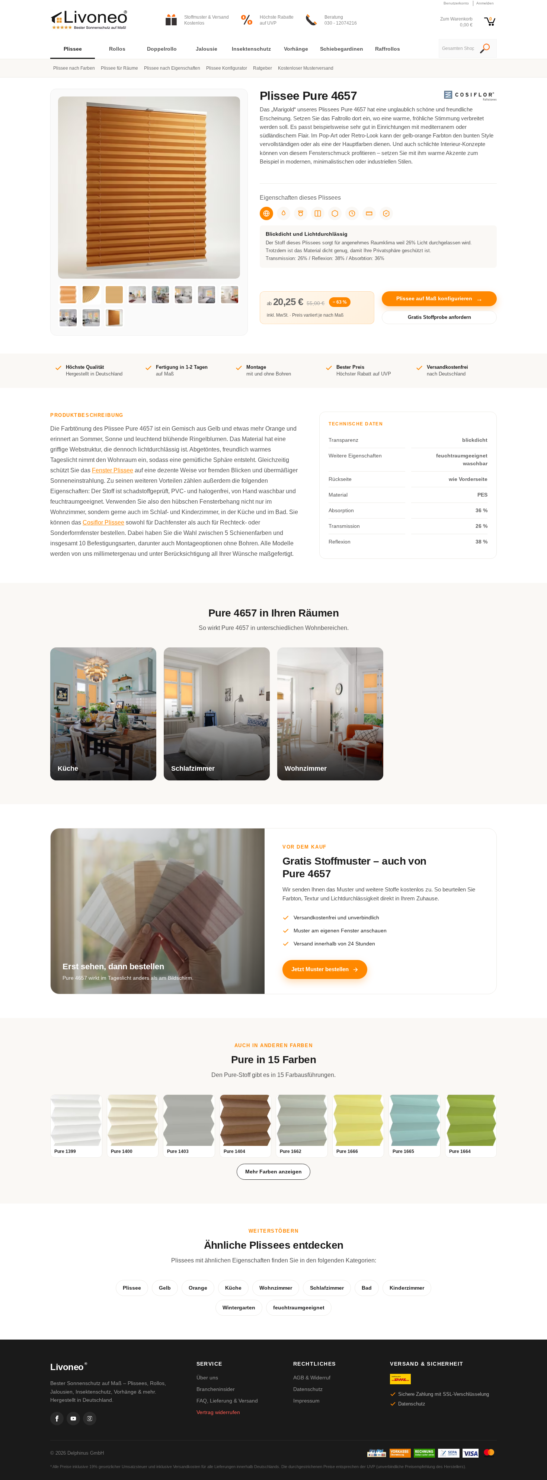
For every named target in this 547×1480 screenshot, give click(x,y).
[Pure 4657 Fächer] (91, 294)
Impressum (306, 1401)
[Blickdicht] (266, 213)
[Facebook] (57, 1418)
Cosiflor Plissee (103, 522)
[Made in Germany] (335, 213)
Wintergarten (239, 1308)
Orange (198, 1288)
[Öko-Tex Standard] (386, 213)
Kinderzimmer (407, 1288)
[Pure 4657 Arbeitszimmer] (137, 294)
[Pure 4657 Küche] (160, 294)
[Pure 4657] (68, 294)
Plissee (132, 1288)
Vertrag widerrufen (218, 1412)
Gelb (165, 1288)
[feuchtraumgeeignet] (283, 213)
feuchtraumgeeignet (298, 1308)
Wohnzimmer (275, 1288)
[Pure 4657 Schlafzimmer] (183, 294)
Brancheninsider (215, 1389)
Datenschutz (308, 1389)
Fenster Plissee (112, 470)
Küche (233, 1288)
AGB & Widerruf (311, 1378)
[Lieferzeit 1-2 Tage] (352, 213)
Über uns (207, 1378)
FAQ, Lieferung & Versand (227, 1401)
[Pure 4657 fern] (114, 294)
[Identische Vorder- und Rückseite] (317, 213)
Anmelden (485, 3)
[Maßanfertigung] (369, 213)
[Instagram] (89, 1418)
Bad (367, 1288)
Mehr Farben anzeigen (273, 1172)
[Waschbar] (300, 213)
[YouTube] (73, 1418)
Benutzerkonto (456, 3)
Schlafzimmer (327, 1288)
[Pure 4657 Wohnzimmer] (229, 294)
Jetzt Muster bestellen (320, 969)
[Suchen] (485, 49)
